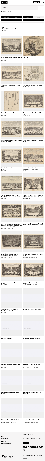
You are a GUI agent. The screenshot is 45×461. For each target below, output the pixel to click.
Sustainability (4, 438)
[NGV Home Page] (4, 2)
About (2, 434)
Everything (6, 17)
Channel (6, 20)
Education (28, 20)
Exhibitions (17, 17)
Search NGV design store (6, 11)
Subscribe (26, 443)
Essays (17, 20)
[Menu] (43, 2)
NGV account (25, 439)
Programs (28, 17)
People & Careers (5, 441)
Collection (38, 17)
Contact (3, 436)
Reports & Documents (6, 443)
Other (38, 20)
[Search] (41, 2)
